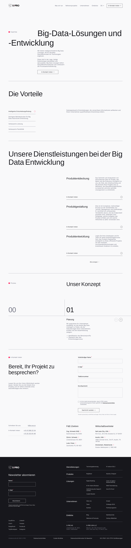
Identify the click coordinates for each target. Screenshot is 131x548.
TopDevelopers (12, 529)
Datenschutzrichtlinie (109, 403)
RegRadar (89, 473)
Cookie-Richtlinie (58, 538)
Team (87, 504)
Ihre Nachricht (82, 386)
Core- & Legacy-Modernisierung (111, 481)
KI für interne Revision (92, 485)
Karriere (88, 507)
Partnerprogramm (111, 507)
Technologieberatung (92, 466)
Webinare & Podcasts (92, 518)
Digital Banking (90, 481)
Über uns (89, 501)
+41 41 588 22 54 (30, 430)
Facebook (22, 526)
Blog (87, 515)
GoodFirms (11, 520)
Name (10, 480)
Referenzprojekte (71, 6)
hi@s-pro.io (32, 425)
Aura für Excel (110, 489)
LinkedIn (21, 520)
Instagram (22, 529)
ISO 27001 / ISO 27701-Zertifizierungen (111, 538)
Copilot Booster (90, 494)
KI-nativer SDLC (110, 466)
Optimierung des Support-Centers (93, 489)
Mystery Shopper (111, 473)
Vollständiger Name (84, 357)
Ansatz (108, 501)
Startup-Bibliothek (111, 518)
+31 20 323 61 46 (30, 433)
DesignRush (11, 526)
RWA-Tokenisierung (111, 485)
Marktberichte (110, 515)
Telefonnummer (83, 376)
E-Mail (80, 367)
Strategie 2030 (110, 504)
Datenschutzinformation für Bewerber (81, 538)
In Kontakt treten (72, 197)
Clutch (10, 523)
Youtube (21, 523)
